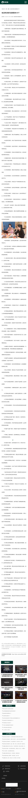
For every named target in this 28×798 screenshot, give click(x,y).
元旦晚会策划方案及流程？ (7, 727)
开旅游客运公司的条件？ (7, 722)
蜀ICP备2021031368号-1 (20, 794)
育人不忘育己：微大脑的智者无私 (8, 750)
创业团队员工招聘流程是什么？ (8, 720)
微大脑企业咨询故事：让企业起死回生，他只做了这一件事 (12, 741)
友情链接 (3, 778)
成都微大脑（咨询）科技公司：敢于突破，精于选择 (11, 757)
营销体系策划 (23, 768)
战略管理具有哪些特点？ (7, 713)
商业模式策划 (7, 766)
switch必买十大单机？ (6, 729)
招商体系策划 (7, 768)
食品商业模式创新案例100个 (18, 16)
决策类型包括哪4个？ (6, 715)
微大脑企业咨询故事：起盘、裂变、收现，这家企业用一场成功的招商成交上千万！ (15, 743)
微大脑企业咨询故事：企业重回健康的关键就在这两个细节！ (13, 736)
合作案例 (7, 771)
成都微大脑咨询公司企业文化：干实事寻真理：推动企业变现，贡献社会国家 (15, 746)
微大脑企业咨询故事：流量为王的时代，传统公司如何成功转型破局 (14, 739)
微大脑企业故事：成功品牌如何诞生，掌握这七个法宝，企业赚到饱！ (14, 748)
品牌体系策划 (23, 766)
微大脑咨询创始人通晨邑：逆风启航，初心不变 (11, 755)
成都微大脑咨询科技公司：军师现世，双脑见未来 (11, 753)
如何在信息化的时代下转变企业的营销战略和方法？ (11, 718)
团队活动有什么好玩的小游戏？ (8, 708)
